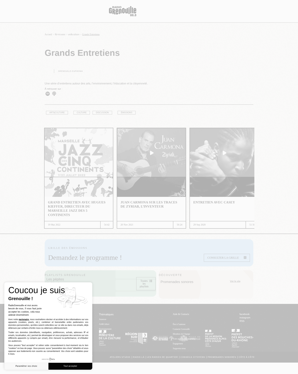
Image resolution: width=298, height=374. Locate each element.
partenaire (24, 319)
